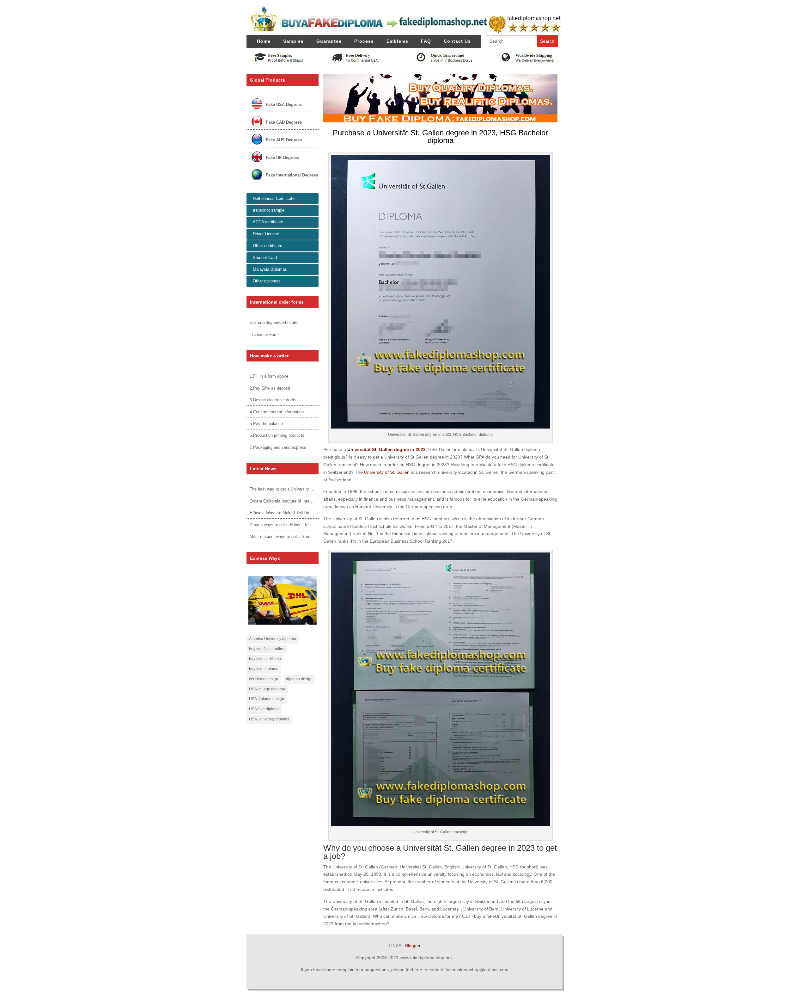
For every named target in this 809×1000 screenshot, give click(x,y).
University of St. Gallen (387, 472)
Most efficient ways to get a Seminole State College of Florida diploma (314, 536)
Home (264, 41)
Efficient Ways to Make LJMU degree (284, 512)
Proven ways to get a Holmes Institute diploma (292, 524)
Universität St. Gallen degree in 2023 (386, 449)
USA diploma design (266, 699)
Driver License (266, 233)
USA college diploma (267, 689)
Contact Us (457, 41)
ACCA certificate (268, 221)
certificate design (263, 679)
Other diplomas (267, 281)
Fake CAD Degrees (284, 122)
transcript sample (268, 210)
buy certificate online (266, 649)
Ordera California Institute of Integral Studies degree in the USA (308, 501)
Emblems (397, 41)
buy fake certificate (265, 659)
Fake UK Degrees (282, 157)
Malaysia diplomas (270, 269)
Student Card (265, 257)
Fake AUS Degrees (284, 140)
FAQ (426, 41)
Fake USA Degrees (284, 104)
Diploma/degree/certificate (273, 322)
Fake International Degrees (292, 175)
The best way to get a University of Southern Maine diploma (304, 489)
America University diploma (272, 639)
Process (364, 41)
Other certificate (267, 245)
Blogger (413, 945)
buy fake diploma (263, 669)
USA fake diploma (264, 709)
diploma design (299, 679)
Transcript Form (264, 334)
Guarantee (329, 41)
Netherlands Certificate (274, 198)
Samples (293, 41)
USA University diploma (269, 719)
